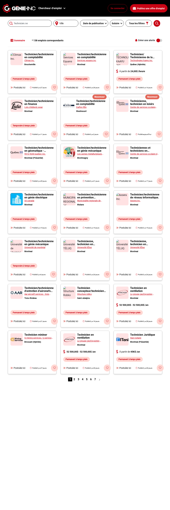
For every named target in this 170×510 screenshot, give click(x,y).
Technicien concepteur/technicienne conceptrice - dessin (92, 291)
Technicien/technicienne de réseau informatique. (144, 196)
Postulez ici (19, 87)
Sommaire (19, 40)
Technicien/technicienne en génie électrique (39, 196)
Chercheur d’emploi (50, 8)
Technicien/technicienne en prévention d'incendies (91, 197)
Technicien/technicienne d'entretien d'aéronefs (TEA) (39, 291)
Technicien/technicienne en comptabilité (39, 56)
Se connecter (118, 8)
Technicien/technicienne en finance (39, 102)
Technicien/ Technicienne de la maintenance (141, 57)
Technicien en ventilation (138, 289)
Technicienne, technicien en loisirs (142, 102)
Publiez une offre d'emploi (151, 8)
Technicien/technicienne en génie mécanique (91, 149)
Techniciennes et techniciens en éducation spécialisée (143, 150)
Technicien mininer (35, 334)
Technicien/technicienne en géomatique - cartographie (39, 150)
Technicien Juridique (142, 334)
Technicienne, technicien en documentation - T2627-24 (91, 246)
